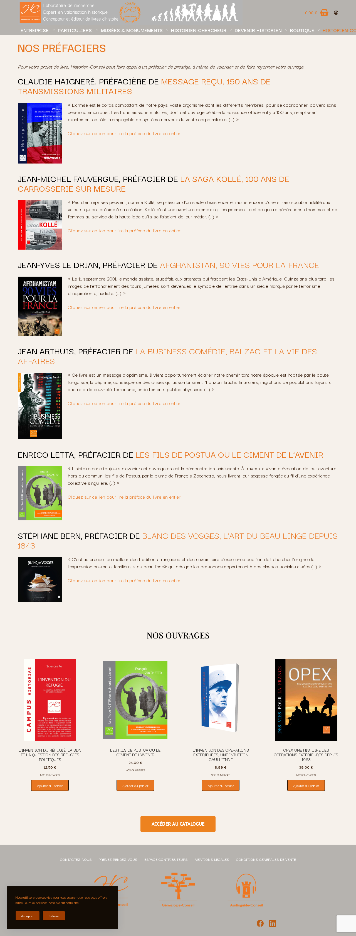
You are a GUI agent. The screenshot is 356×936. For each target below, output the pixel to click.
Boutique (302, 30)
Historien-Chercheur (198, 30)
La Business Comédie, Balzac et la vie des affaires (167, 355)
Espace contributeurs (166, 859)
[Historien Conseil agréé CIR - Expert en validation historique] (130, 12)
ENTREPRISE (35, 30)
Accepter (27, 915)
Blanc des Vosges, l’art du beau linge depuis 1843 (178, 539)
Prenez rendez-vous (118, 859)
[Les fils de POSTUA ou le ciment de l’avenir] (135, 700)
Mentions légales (212, 859)
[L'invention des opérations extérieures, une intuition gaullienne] (221, 700)
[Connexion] (336, 13)
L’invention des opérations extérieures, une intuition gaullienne (221, 754)
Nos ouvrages (50, 774)
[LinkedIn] (272, 923)
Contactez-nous (76, 859)
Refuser (53, 915)
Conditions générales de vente (266, 859)
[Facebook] (260, 923)
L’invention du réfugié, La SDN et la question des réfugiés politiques (50, 754)
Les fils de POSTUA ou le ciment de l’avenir (135, 752)
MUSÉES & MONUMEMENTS (132, 30)
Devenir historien (258, 30)
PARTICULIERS (75, 30)
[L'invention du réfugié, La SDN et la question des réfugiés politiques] (50, 700)
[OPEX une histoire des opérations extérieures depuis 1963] (306, 700)
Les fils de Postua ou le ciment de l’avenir (229, 453)
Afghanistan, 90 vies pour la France (239, 264)
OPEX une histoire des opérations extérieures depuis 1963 (306, 754)
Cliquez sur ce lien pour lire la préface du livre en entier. (124, 133)
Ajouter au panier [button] (50, 785)
